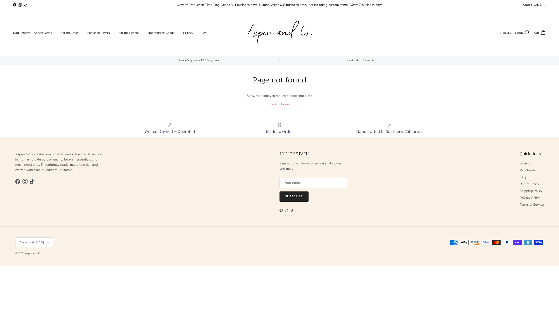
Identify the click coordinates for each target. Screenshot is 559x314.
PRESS (188, 33)
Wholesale (528, 170)
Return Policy (529, 184)
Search (525, 163)
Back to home (279, 104)
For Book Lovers (98, 33)
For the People (129, 33)
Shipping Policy (531, 191)
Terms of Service (532, 204)
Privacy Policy (530, 198)
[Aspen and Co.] (279, 32)
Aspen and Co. (33, 253)
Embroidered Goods (160, 33)
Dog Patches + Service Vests (32, 33)
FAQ (205, 33)
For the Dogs (70, 33)
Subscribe (294, 196)
